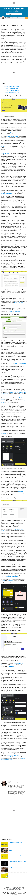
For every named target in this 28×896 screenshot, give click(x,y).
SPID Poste (11, 666)
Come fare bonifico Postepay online (11, 92)
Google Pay (11, 132)
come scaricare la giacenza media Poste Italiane (13, 575)
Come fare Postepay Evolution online (11, 86)
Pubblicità (13, 888)
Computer (10, 11)
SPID (2, 146)
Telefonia (14, 11)
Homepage (7, 887)
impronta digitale (17, 755)
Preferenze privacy (18, 889)
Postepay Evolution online (12, 136)
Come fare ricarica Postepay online (11, 88)
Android (10, 311)
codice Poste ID (10, 755)
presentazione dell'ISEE (14, 542)
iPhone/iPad (17, 311)
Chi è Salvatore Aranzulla (13, 887)
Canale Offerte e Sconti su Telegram (13, 17)
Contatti (9, 888)
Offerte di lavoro (18, 888)
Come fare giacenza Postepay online (11, 90)
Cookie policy (11, 889)
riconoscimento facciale (6, 756)
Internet (18, 11)
